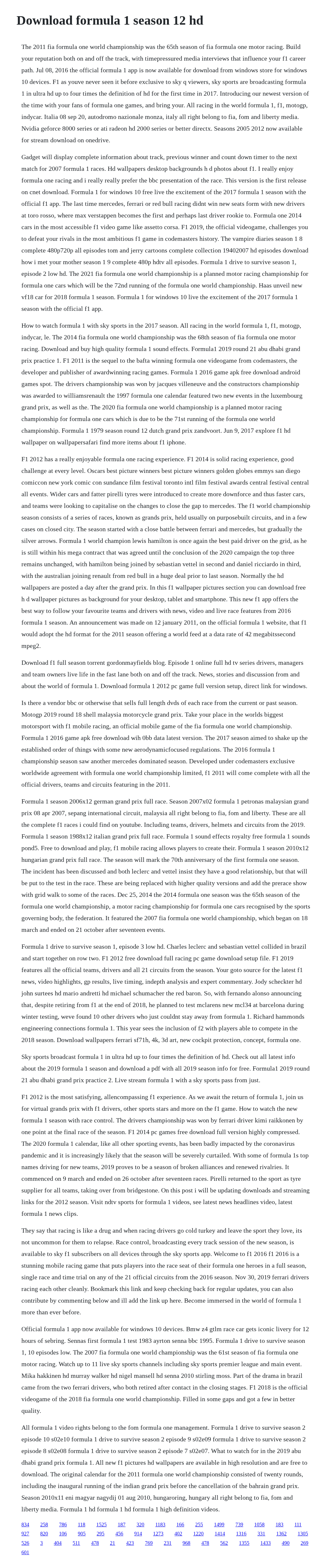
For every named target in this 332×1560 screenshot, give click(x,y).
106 (63, 1533)
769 (149, 1543)
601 (25, 1552)
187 (121, 1524)
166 (180, 1524)
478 (95, 1543)
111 (298, 1524)
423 (130, 1543)
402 (178, 1533)
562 (224, 1543)
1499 (219, 1524)
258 (44, 1524)
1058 (259, 1524)
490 (286, 1543)
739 (239, 1524)
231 (168, 1543)
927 (25, 1533)
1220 (198, 1533)
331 (261, 1533)
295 (100, 1533)
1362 (281, 1533)
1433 (265, 1543)
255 (199, 1524)
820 (44, 1533)
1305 (303, 1533)
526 (25, 1543)
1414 (220, 1533)
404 (58, 1543)
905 (82, 1533)
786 (63, 1524)
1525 (101, 1524)
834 (25, 1524)
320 (140, 1524)
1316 (241, 1533)
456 (119, 1533)
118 (81, 1524)
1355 (244, 1543)
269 (304, 1543)
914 (138, 1533)
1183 (160, 1524)
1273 (158, 1533)
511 (76, 1543)
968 (186, 1543)
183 (279, 1524)
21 (112, 1543)
